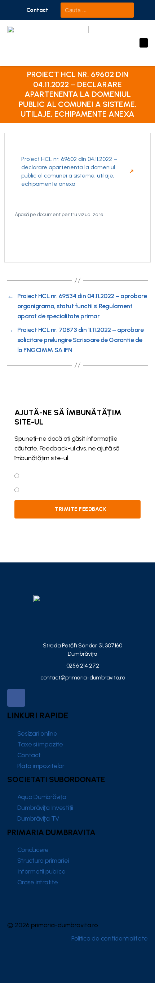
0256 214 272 (82, 665)
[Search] (125, 10)
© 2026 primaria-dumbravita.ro (52, 925)
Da (24, 475)
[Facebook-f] (16, 698)
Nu (24, 489)
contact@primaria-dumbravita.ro (82, 677)
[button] (37, 10)
